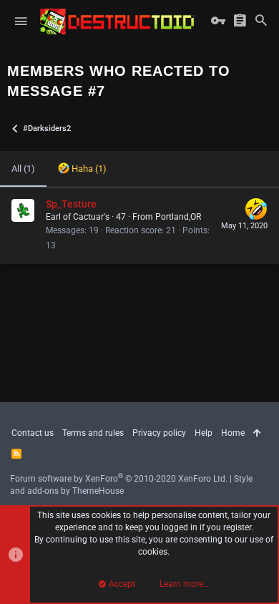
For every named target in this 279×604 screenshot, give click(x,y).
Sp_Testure (71, 204)
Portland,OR (178, 217)
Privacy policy (159, 433)
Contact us (32, 433)
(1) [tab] (23, 168)
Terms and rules (93, 433)
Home (233, 433)
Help (203, 433)
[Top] (257, 433)
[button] (20, 21)
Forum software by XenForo (118, 479)
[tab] (82, 169)
